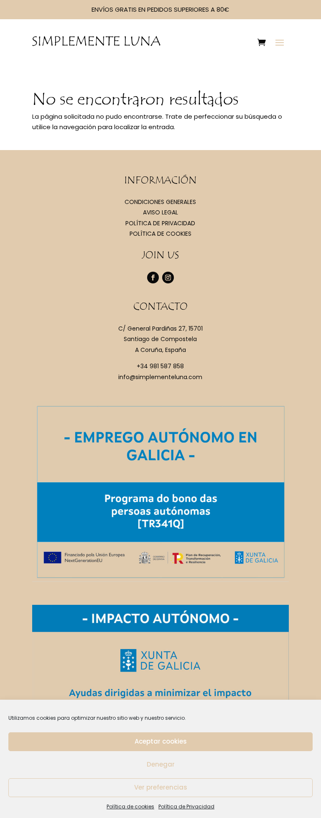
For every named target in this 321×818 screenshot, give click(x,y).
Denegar (161, 764)
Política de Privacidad (186, 806)
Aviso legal (160, 212)
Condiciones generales (160, 202)
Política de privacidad (160, 223)
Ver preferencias (160, 787)
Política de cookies (130, 806)
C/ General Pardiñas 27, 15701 (160, 328)
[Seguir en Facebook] (153, 277)
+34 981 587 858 (160, 366)
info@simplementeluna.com (160, 377)
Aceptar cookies (161, 741)
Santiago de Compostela (160, 339)
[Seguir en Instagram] (168, 277)
